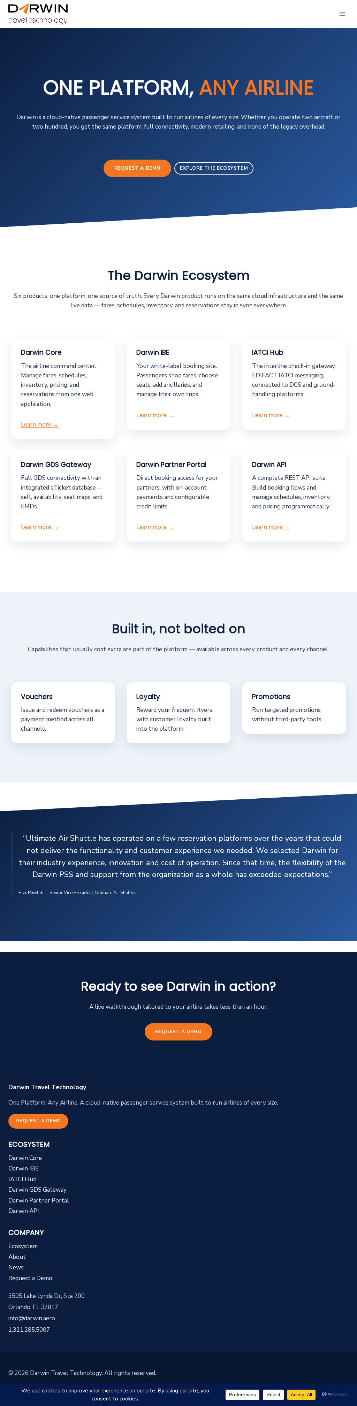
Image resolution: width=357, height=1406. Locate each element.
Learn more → (40, 425)
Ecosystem (23, 1246)
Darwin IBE (23, 1169)
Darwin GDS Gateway (37, 1190)
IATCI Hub (22, 1179)
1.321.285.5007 (29, 1330)
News (16, 1267)
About (17, 1257)
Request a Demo (137, 168)
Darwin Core (25, 1158)
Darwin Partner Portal (38, 1201)
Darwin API (23, 1211)
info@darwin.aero (31, 1318)
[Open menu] (342, 13)
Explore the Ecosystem (214, 168)
